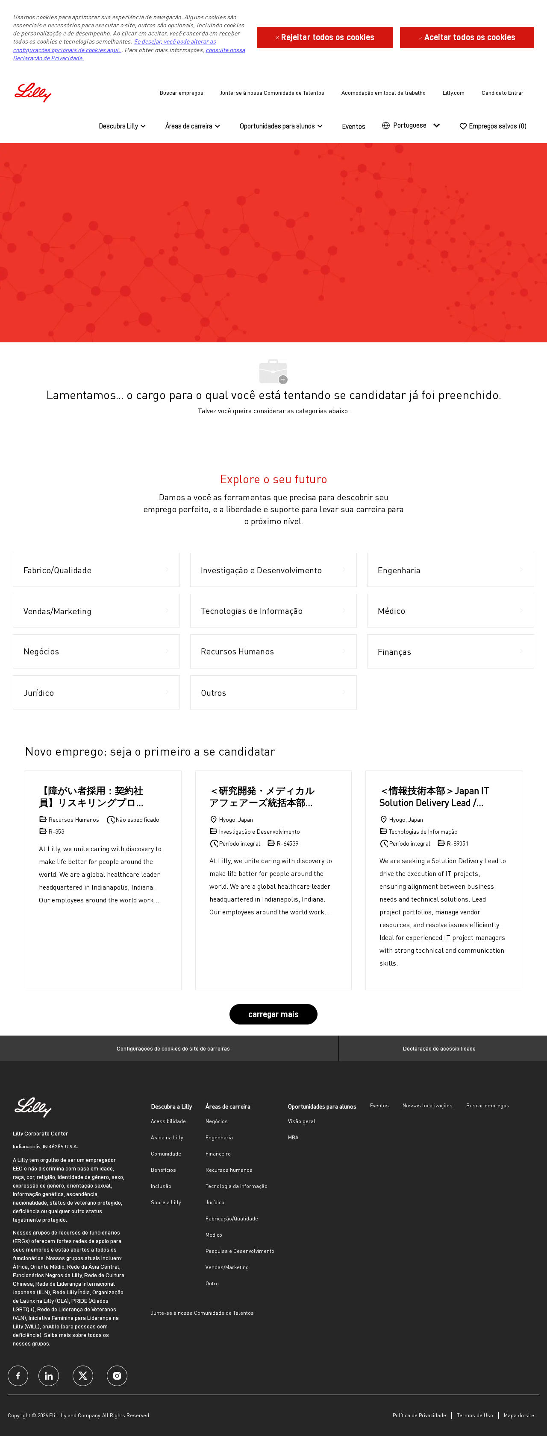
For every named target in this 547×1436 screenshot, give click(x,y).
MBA (293, 1137)
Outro (212, 1283)
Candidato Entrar (502, 93)
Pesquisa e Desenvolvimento (240, 1251)
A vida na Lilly (167, 1137)
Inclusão (161, 1186)
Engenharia (219, 1137)
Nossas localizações (428, 1105)
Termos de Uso (475, 1415)
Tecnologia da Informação (237, 1186)
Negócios (217, 1121)
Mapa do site (519, 1415)
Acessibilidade (168, 1121)
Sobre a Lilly (166, 1202)
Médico (214, 1235)
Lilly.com (454, 93)
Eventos (353, 126)
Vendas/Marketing (227, 1267)
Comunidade (166, 1153)
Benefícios (163, 1170)
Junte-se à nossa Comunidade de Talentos (272, 93)
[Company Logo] (34, 91)
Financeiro (218, 1153)
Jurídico (215, 1202)
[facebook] (18, 1376)
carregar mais (273, 1014)
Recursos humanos (229, 1170)
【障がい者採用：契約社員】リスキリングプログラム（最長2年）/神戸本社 (92, 796)
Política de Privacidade (419, 1415)
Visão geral (301, 1121)
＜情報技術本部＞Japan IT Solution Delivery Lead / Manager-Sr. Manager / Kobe (434, 796)
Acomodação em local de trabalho (383, 93)
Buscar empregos (181, 93)
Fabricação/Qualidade (232, 1218)
